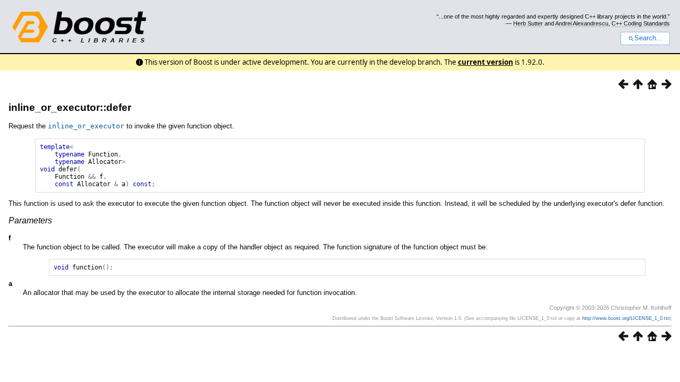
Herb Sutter (528, 23)
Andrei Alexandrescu (581, 23)
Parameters (30, 220)
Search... (648, 38)
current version (485, 62)
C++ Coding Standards (640, 23)
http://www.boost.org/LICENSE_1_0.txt (626, 318)
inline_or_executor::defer (69, 107)
